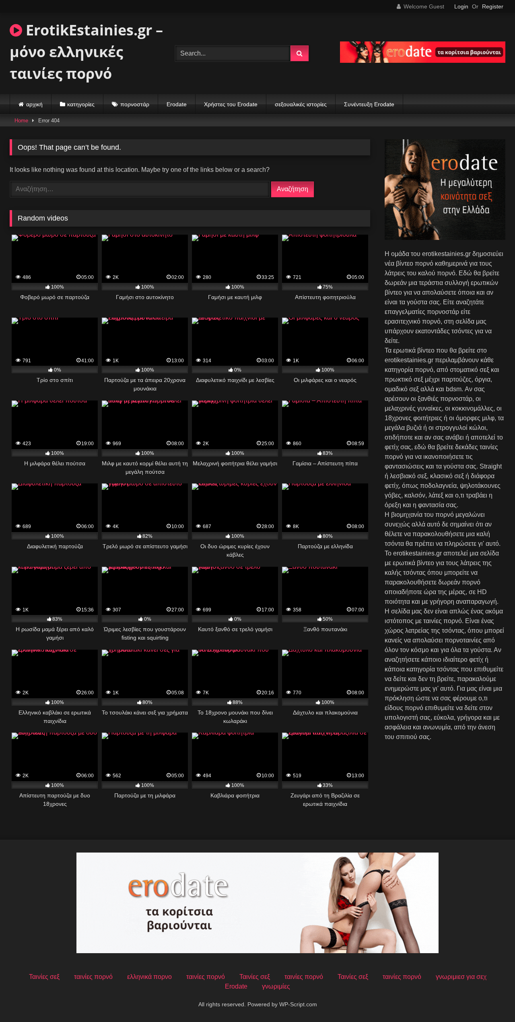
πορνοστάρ (134, 104)
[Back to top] (490, 998)
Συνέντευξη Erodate (369, 104)
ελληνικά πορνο (149, 976)
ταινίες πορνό (93, 976)
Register (492, 6)
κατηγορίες (81, 104)
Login (461, 6)
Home (21, 121)
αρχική (34, 104)
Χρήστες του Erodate (231, 104)
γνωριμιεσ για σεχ (461, 976)
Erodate (177, 104)
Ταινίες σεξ (44, 976)
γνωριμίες (276, 986)
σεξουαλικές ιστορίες (301, 104)
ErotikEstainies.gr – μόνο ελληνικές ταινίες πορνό (86, 51)
